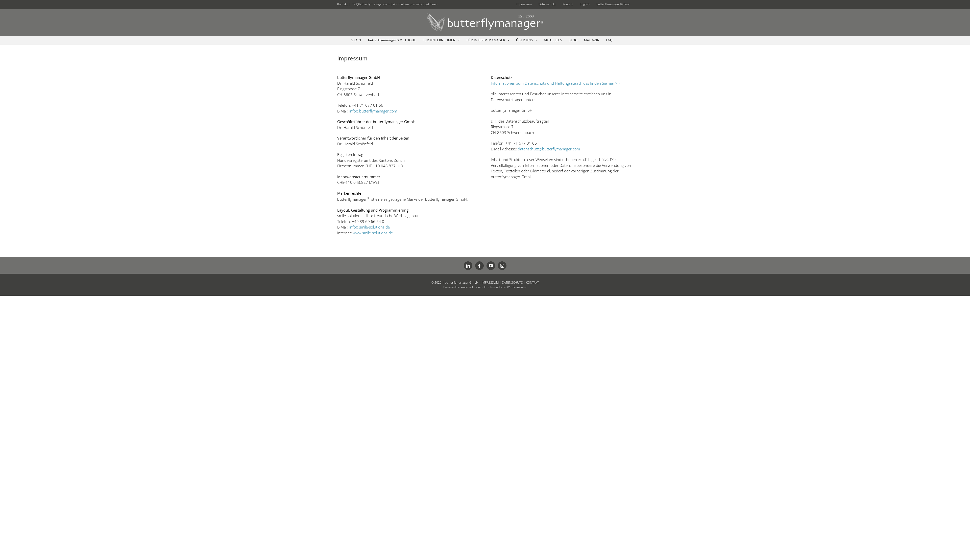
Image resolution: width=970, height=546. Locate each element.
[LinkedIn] (468, 265)
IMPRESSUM (490, 282)
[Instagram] (502, 265)
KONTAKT (532, 282)
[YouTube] (491, 265)
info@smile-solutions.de (369, 227)
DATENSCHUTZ (512, 282)
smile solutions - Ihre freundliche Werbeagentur (493, 287)
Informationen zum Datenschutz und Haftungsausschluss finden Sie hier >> (555, 83)
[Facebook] (479, 265)
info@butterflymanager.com (370, 4)
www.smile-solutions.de (373, 232)
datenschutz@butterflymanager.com (549, 148)
